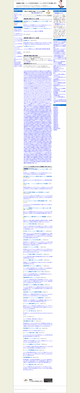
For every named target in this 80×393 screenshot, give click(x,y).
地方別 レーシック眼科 (18, 66)
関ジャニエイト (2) (30, 114)
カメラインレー (27, 31)
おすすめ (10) (44, 79)
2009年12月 (55, 112)
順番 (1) (42, 137)
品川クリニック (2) (44, 151)
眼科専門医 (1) (44, 116)
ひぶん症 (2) (40, 82)
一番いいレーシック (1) (29, 107)
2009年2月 (55, 121)
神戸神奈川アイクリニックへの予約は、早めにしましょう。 (34, 330)
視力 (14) (32, 131)
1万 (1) (36, 72)
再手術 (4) (47, 127)
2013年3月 (55, 107)
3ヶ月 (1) (38, 73)
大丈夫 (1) (40, 144)
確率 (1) (44, 110)
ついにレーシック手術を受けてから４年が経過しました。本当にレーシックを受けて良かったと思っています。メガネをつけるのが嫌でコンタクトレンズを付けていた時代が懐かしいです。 (37, 227)
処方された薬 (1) (48, 137)
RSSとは (50, 60)
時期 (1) (36, 134)
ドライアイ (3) (37, 90)
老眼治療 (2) (29, 162)
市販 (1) (48, 130)
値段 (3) (34, 145)
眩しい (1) (35, 162)
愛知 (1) (25, 106)
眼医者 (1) (35, 116)
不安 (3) (48, 153)
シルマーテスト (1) (40, 97)
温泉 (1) (36, 109)
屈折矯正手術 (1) (45, 123)
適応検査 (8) (43, 147)
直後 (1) (50, 145)
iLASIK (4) (36, 75)
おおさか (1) (38, 79)
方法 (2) (33, 155)
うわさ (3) (29, 79)
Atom (16, 24)
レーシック (26, 48)
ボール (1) (42, 99)
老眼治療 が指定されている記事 (36, 8)
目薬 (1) (28, 158)
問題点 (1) (35, 158)
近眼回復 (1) (31, 119)
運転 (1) (38, 107)
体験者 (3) (46, 143)
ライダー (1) (41, 100)
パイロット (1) (39, 95)
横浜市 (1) (33, 109)
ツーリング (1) (42, 87)
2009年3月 (55, 119)
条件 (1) (50, 138)
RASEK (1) (26, 78)
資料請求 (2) (26, 134)
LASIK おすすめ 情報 (17, 29)
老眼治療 (41, 31)
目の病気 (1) (46, 157)
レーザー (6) (27, 102)
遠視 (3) (25, 109)
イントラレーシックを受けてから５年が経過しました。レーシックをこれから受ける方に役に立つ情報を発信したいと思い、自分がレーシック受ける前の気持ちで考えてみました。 (37, 197)
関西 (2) (36, 114)
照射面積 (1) (34, 138)
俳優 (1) (36, 150)
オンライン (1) (44, 90)
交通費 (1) (43, 126)
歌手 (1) (43, 109)
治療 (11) (40, 134)
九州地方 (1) (38, 123)
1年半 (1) (33, 72)
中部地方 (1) (45, 145)
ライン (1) (46, 100)
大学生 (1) (27, 144)
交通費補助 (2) (48, 126)
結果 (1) (49, 124)
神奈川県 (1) (37, 140)
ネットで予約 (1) (45, 92)
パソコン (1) (33, 95)
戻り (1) (31, 158)
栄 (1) (50, 107)
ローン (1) (42, 104)
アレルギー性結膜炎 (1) (34, 87)
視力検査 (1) (43, 133)
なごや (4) (28, 82)
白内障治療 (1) (46, 150)
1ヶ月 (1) (45, 71)
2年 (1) (30, 73)
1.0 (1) (25, 71)
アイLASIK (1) (31, 86)
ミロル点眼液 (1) (47, 99)
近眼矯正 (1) (36, 119)
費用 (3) (26, 151)
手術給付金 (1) (38, 136)
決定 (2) (45, 124)
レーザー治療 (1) (34, 102)
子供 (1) (44, 130)
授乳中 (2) (33, 137)
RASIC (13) (31, 78)
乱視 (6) (44, 160)
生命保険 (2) (40, 141)
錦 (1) (27, 119)
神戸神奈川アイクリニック (60, 24)
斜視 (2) (26, 136)
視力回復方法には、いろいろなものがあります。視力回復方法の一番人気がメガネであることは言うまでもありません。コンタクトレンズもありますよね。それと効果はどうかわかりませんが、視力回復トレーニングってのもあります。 (37, 325)
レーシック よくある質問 (18, 39)
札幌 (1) (31, 130)
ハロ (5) (35, 93)
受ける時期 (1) (28, 137)
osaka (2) (47, 76)
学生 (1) (25, 113)
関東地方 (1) (40, 114)
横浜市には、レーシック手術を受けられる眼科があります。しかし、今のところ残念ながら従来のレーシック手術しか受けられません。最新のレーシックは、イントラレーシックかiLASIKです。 (37, 307)
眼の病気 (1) (45, 114)
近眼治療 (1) (42, 119)
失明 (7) (47, 134)
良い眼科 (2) (34, 161)
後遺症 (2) (35, 126)
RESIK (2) (44, 78)
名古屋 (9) (47, 155)
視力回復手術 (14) (44, 131)
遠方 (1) (28, 109)
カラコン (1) (39, 92)
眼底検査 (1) (37, 117)
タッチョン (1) (33, 85)
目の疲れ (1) (41, 157)
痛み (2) (25, 147)
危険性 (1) (42, 117)
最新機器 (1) (28, 128)
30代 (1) (34, 73)
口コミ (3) (29, 127)
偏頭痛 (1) (46, 154)
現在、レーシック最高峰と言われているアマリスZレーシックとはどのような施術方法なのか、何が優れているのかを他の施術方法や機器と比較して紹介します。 (37, 213)
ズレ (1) (38, 99)
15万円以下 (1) (36, 71)
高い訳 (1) (38, 127)
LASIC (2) (32, 76)
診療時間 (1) (42, 140)
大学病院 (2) (32, 144)
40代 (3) (44, 73)
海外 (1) (28, 110)
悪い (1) (28, 106)
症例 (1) (38, 138)
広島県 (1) (34, 127)
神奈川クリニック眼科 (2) (29, 140)
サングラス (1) (27, 97)
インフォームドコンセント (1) (39, 89)
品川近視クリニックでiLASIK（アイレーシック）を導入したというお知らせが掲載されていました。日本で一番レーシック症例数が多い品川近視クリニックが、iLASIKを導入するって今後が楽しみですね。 (37, 243)
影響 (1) (46, 107)
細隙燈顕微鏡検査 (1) (39, 128)
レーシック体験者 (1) (28, 104)
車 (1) (30, 136)
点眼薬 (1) (38, 147)
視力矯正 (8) (30, 133)
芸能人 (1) (42, 124)
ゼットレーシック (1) (44, 83)
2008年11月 (55, 125)
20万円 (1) (43, 72)
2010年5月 (55, 111)
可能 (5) (40, 109)
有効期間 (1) (32, 160)
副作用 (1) (33, 154)
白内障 (39, 48)
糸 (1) (29, 131)
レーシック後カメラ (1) (46, 103)
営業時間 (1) (42, 107)
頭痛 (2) (26, 148)
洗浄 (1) (28, 143)
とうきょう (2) (47, 80)
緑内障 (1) (39, 161)
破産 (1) (29, 150)
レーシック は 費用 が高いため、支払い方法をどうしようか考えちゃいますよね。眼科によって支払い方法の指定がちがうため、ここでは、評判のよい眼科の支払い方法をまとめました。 (37, 368)
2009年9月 (55, 114)
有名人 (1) (37, 160)
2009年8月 (55, 115)
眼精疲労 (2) (32, 117)
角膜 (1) (47, 110)
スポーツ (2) (26, 99)
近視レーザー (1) (44, 120)
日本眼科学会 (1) (47, 148)
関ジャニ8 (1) (45, 113)
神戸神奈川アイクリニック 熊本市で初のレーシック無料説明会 (59, 46)
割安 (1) (28, 113)
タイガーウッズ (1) (40, 85)
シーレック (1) (33, 97)
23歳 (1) (47, 72)
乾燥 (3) (32, 113)
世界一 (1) (27, 141)
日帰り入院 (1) (41, 148)
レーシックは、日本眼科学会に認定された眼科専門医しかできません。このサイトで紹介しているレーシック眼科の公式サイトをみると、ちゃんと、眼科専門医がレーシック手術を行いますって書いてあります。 (37, 281)
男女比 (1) (30, 145)
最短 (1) (33, 128)
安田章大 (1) (36, 106)
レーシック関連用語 (17, 52)
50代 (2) (48, 73)
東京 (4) (47, 147)
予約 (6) (46, 158)
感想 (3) (40, 113)
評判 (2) (34, 151)
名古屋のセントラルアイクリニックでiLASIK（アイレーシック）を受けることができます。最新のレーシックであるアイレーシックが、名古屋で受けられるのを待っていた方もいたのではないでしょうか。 (37, 251)
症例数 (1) (43, 138)
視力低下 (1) (48, 133)
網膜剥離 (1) (36, 157)
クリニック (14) (30, 93)
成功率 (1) (35, 141)
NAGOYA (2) (41, 76)
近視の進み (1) (29, 120)
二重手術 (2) (34, 148)
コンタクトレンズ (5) (46, 95)
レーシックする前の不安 (18, 46)
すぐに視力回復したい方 (18, 33)
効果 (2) (25, 127)
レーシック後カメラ (35, 31)
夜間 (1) (39, 158)
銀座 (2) (34, 123)
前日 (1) (38, 143)
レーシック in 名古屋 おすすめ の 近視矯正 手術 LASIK (22, 8)
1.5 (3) (28, 71)
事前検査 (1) (31, 134)
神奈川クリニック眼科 (33, 48)
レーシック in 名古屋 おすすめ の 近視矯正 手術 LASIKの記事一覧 (59, 101)
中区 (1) (41, 145)
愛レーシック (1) (47, 104)
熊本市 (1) (28, 124)
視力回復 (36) (37, 131)
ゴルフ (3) (26, 96)
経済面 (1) (37, 124)
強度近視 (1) (47, 117)
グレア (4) (28, 95)
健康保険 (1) (26, 126)
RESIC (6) (40, 78)
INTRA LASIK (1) (41, 75)
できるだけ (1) (41, 80)
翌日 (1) (41, 160)
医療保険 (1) (48, 106)
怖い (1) (28, 154)
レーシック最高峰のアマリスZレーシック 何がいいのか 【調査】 (59, 59)
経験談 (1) (33, 124)
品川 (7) (38, 151)
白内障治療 (43, 48)
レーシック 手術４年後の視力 (59, 64)
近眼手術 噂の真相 (17, 63)
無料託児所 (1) (42, 155)
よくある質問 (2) (29, 83)
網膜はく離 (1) (30, 157)
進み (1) (47, 140)
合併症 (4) (43, 127)
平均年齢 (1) (41, 154)
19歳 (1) (41, 71)
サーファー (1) (31, 96)
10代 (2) (31, 71)
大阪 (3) (36, 144)
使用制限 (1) (35, 130)
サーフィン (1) (37, 96)
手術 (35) (33, 136)
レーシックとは (16, 47)
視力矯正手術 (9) (37, 133)
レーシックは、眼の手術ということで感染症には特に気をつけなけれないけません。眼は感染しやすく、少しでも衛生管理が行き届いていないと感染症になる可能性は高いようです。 (37, 288)
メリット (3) (30, 100)
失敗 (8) (43, 134)
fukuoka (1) (31, 75)
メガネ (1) (26, 100)
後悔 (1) (39, 126)
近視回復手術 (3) (38, 121)
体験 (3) (42, 143)
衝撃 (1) (46, 138)
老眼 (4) (48, 161)
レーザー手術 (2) (41, 102)
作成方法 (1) (46, 128)
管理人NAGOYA (56, 128)
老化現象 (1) (44, 161)
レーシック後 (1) (37, 103)
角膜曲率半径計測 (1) (35, 112)
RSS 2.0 (16, 23)
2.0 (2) (39, 72)
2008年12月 (55, 124)
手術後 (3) (44, 136)
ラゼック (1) (36, 100)
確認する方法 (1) (38, 110)
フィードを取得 (27, 61)
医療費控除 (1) (43, 106)
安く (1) (32, 106)
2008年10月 (55, 126)
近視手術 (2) (29, 123)
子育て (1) (40, 130)
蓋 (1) (50, 112)
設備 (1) (44, 141)
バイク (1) (44, 93)
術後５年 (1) (38, 137)
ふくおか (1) (45, 82)
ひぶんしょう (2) (34, 82)
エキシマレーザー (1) (29, 90)
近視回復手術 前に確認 (18, 64)
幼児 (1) (28, 160)
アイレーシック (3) (44, 86)
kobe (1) (47, 75)
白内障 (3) (41, 150)
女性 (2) (29, 138)
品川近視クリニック (59, 13)
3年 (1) (41, 73)
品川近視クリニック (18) (42, 153)
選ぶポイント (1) (33, 143)
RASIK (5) (36, 78)
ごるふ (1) (29, 80)
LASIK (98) (36, 76)
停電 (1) (28, 147)
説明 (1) (48, 141)
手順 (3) (47, 136)
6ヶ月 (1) (27, 75)
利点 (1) (48, 160)
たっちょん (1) (35, 80)
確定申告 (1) (32, 110)
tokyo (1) (49, 78)
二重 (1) (30, 148)
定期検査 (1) (33, 147)
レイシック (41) (36, 104)
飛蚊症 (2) (31, 151)
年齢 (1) (33, 150)
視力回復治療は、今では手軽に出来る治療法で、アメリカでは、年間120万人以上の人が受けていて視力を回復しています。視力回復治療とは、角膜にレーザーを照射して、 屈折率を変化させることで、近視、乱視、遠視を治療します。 (37, 361)
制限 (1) (31, 141)
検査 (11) (31, 126)
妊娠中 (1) (26, 150)
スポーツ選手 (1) (32, 99)
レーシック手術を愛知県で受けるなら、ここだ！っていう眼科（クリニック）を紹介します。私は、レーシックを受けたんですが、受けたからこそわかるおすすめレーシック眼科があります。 (37, 354)
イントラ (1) (48, 87)
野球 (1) (42, 158)
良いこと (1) (28, 161)
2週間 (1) (27, 73)
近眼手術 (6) (47, 119)
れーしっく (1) (37, 83)
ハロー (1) (40, 93)
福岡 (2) (36, 154)
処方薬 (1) (26, 138)
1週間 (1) (49, 71)
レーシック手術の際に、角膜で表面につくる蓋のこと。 (33, 318)
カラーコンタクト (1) (31, 92)
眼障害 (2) (27, 117)
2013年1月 (55, 108)
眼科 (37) (39, 116)
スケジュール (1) (48, 97)
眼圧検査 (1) (29, 116)
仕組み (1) (27, 130)
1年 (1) (29, 72)
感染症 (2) (36, 113)
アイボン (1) (36, 86)
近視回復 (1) (31, 121)
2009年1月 (55, 122)
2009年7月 (55, 117)
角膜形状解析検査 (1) (44, 112)
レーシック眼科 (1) (30, 103)
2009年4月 (55, 118)
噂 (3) (35, 107)
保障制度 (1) (28, 155)
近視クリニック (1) (37, 120)
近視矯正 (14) (44, 121)
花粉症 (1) (48, 109)
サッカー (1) (43, 96)
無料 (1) (36, 155)
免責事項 (55, 129)
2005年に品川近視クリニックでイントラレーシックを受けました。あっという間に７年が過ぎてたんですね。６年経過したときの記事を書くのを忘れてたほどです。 (37, 189)
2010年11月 (55, 109)
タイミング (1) (48, 85)
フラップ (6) (48, 96)
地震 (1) (37, 145)
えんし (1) (34, 79)
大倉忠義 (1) (45, 144)
